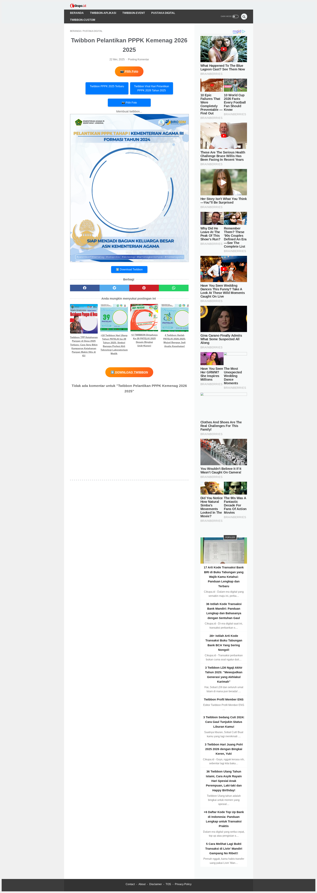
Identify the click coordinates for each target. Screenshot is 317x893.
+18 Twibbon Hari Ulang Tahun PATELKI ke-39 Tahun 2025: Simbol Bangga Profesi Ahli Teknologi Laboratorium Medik (114, 344)
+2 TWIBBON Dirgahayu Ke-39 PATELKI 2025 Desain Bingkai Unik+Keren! (144, 340)
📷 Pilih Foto (129, 71)
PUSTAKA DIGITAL (163, 13)
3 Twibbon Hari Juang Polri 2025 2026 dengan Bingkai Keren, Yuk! (224, 749)
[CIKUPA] (80, 5)
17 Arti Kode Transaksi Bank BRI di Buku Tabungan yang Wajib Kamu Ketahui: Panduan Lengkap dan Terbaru (224, 577)
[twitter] (114, 288)
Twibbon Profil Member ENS (224, 699)
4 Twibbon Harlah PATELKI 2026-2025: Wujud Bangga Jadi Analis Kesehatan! (174, 340)
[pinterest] (144, 288)
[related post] (84, 319)
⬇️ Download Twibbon (129, 269)
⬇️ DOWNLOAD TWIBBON (129, 372)
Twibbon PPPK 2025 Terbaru (107, 86)
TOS (168, 884)
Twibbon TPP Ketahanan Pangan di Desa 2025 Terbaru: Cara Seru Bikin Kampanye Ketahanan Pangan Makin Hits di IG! (84, 346)
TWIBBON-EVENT (133, 13)
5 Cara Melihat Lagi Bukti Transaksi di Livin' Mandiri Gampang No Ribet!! (223, 848)
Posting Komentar (138, 59)
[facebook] (85, 288)
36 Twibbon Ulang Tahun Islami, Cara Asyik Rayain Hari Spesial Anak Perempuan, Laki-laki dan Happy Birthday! (224, 781)
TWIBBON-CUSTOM (82, 19)
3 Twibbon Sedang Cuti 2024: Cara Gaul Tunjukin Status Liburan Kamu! (223, 722)
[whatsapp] (174, 288)
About (142, 884)
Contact (130, 884)
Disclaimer (155, 884)
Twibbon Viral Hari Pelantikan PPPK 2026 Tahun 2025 (151, 88)
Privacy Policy (183, 884)
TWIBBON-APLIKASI (103, 13)
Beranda (77, 13)
